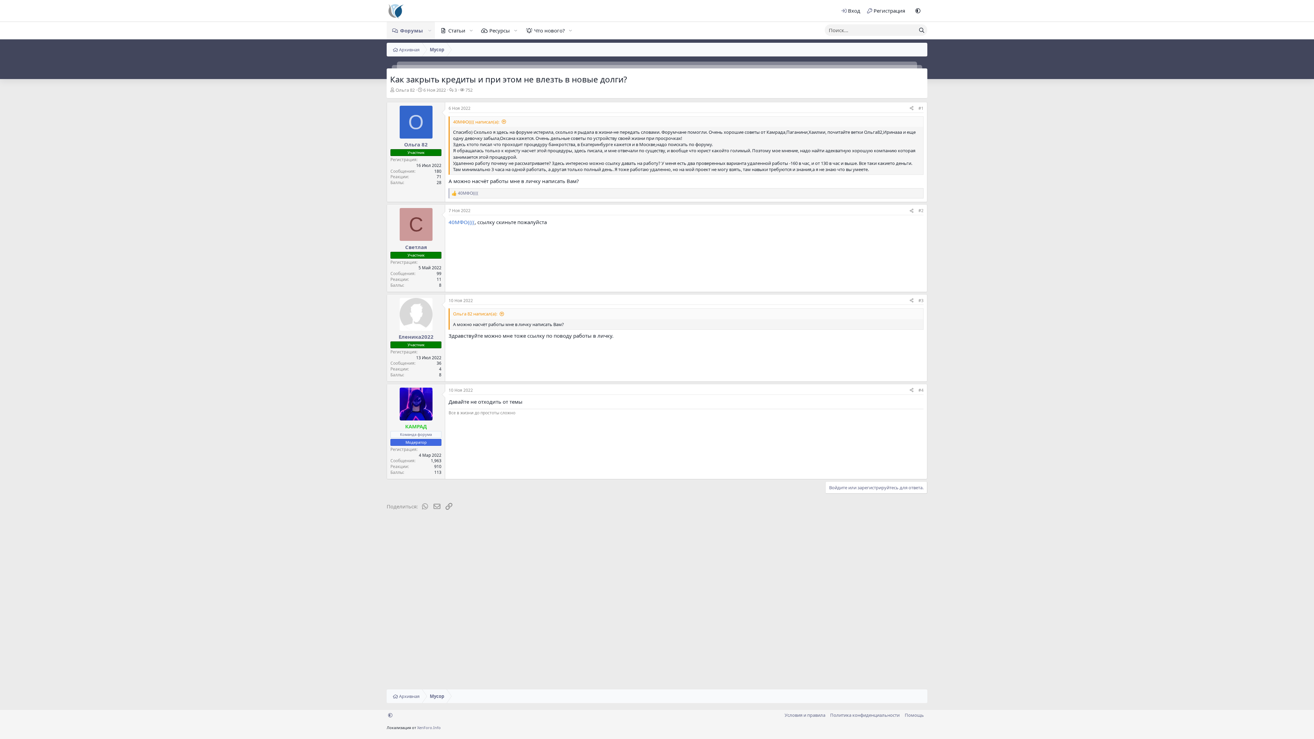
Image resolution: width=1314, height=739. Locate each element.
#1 (921, 108)
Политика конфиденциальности (865, 715)
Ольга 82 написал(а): (475, 314)
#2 (921, 210)
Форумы (411, 30)
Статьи (456, 30)
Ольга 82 (405, 90)
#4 (921, 390)
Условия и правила (805, 715)
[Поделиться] (911, 109)
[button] (918, 11)
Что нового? (549, 30)
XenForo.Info (429, 727)
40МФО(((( (462, 222)
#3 (921, 300)
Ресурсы (499, 30)
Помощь (914, 715)
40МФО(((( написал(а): (476, 122)
